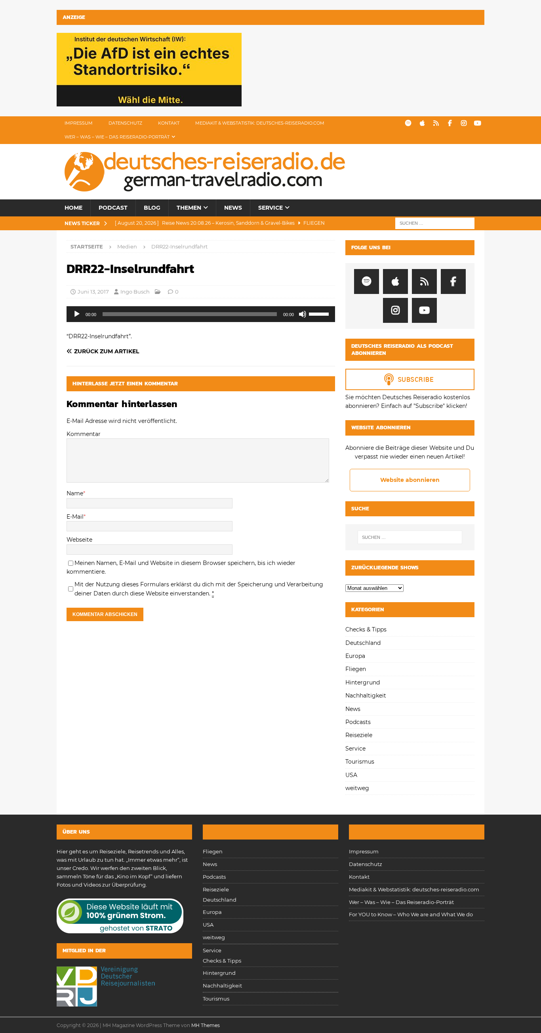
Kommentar (84, 434)
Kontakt (168, 123)
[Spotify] (408, 123)
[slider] (320, 313)
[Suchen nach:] (434, 222)
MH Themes (205, 1025)
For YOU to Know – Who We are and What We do (411, 914)
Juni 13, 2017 (93, 291)
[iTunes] (422, 123)
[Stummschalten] (303, 314)
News (233, 207)
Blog (152, 207)
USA (351, 775)
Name (75, 493)
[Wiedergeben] (77, 314)
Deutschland (363, 642)
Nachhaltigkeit (365, 695)
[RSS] (436, 123)
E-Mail (75, 516)
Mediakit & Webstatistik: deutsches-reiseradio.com (259, 123)
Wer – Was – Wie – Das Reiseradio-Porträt (117, 137)
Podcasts (358, 722)
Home (73, 207)
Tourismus (359, 761)
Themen (189, 207)
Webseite (79, 539)
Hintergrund (362, 682)
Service (270, 207)
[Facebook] (450, 123)
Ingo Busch (135, 291)
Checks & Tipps (366, 629)
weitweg (357, 788)
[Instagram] (464, 123)
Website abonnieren (410, 479)
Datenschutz (125, 123)
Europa (355, 656)
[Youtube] (477, 123)
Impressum (79, 123)
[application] (201, 314)
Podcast (113, 207)
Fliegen (355, 669)
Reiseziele (358, 735)
